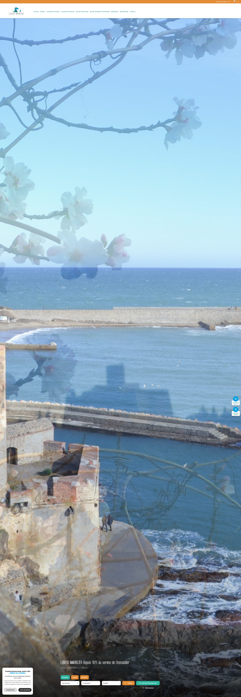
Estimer (84, 677)
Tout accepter (25, 690)
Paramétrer (10, 690)
